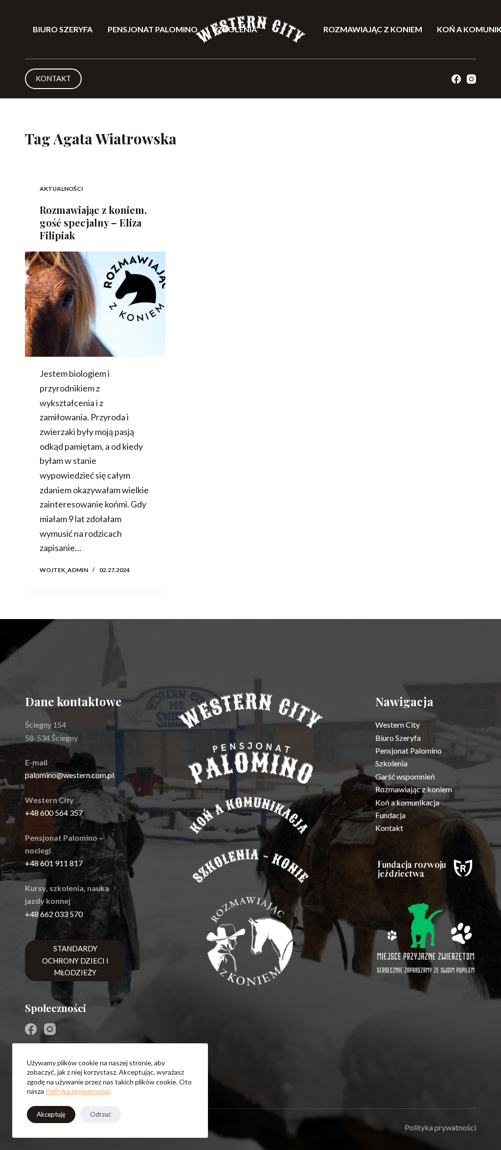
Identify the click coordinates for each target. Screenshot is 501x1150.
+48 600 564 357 (54, 812)
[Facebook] (456, 79)
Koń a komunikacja (407, 802)
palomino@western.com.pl (69, 775)
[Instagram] (471, 79)
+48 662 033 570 (54, 914)
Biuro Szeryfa (62, 29)
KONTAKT (53, 78)
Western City (397, 724)
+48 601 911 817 (54, 863)
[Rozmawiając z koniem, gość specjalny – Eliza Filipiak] (95, 304)
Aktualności (61, 188)
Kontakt (389, 827)
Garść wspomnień (405, 776)
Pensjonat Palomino (153, 29)
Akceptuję (51, 1114)
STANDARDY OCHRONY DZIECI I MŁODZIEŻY (75, 960)
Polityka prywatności (77, 1091)
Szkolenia (391, 763)
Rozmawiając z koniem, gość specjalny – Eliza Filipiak (93, 222)
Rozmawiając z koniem (372, 29)
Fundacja (390, 815)
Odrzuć (100, 1114)
